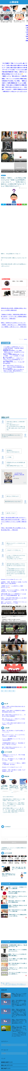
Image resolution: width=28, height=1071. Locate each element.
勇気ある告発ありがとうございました (12, 74)
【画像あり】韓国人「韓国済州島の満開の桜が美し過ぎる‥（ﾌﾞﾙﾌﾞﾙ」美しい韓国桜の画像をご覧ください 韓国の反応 (14, 316)
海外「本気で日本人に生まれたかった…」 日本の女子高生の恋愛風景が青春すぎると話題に (13, 367)
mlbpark (25, 339)
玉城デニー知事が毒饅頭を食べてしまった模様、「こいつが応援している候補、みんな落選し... (13, 356)
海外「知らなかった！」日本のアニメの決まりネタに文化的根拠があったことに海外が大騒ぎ (13, 360)
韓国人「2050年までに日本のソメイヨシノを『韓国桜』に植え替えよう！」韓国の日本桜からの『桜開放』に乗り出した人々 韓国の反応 (14, 324)
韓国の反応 (3, 175)
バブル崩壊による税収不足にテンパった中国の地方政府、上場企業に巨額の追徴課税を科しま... (13, 348)
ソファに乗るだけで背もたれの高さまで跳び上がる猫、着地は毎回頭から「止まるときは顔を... (13, 371)
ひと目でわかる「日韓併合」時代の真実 (18, 474)
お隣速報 (14, 2)
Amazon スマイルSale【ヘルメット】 (11, 579)
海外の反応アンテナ (8, 1062)
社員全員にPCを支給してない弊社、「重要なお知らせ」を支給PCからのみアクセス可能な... (13, 352)
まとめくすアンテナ (8, 1065)
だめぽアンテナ (7, 1068)
